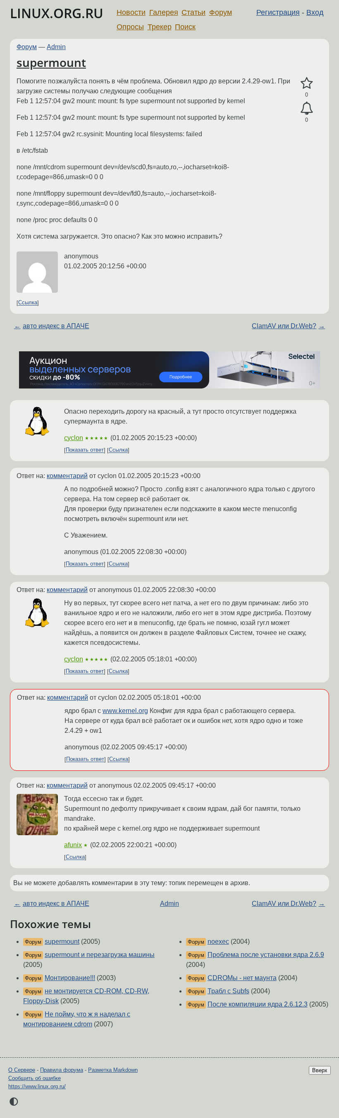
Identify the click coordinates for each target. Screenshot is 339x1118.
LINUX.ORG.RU (56, 13)
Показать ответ (85, 450)
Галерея (163, 12)
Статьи (193, 12)
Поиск (185, 27)
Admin (56, 46)
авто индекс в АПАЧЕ (56, 325)
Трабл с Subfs (228, 991)
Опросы (130, 27)
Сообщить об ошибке (34, 1078)
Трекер (160, 27)
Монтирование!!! (70, 977)
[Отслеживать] (306, 108)
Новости (131, 12)
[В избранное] (306, 83)
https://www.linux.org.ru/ (37, 1086)
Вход (315, 12)
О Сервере (21, 1070)
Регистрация (278, 12)
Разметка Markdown (113, 1070)
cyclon (73, 437)
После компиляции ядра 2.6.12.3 (258, 1004)
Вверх (319, 1070)
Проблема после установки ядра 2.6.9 (266, 954)
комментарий (67, 475)
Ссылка (27, 303)
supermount (51, 62)
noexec (218, 941)
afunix (73, 844)
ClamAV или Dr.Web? (284, 325)
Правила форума (61, 1070)
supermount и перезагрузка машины (100, 954)
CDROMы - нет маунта (242, 977)
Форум (220, 12)
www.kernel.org (125, 710)
